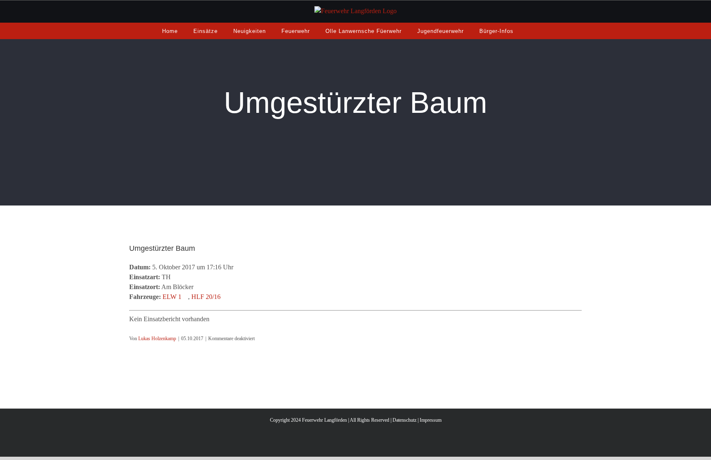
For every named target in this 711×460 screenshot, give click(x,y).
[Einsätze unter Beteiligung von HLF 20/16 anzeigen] (224, 297)
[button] (531, 31)
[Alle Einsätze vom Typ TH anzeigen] (174, 277)
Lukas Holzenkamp (157, 338)
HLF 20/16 (206, 296)
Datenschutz (404, 420)
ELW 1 (172, 296)
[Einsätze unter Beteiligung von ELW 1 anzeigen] (185, 297)
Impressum (430, 420)
